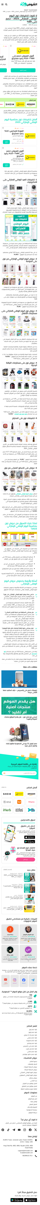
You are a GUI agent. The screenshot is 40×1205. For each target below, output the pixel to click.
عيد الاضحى (33, 1080)
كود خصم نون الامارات (20, 414)
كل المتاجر (3, 787)
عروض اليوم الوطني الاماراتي (24, 493)
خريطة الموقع (33, 1112)
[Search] (6, 4)
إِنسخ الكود (23, 70)
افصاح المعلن (33, 1104)
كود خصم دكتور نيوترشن (30, 1054)
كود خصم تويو (33, 1032)
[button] (31, 104)
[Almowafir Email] (36, 1151)
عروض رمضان (33, 1078)
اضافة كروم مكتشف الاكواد (29, 1089)
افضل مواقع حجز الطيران (30, 1083)
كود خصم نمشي (32, 1051)
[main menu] (2, 4)
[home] (28, 4)
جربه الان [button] (25, 859)
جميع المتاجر (33, 1061)
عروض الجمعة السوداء (30, 1067)
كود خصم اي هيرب (31, 1048)
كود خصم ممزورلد (31, 1040)
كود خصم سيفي (32, 1037)
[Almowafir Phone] (36, 1156)
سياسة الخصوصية (32, 1110)
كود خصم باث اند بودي (30, 1035)
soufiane (25, 25)
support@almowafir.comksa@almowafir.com (25, 1152)
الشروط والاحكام (32, 1107)
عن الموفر (34, 1096)
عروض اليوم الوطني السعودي (28, 1075)
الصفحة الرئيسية (33, 10)
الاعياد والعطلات (32, 1064)
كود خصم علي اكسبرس (30, 1046)
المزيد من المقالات (7, 869)
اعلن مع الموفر (32, 1098)
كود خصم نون (33, 1029)
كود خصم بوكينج (32, 1043)
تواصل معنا (34, 1101)
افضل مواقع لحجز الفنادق (29, 1086)
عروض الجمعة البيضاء (30, 1069)
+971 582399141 (28, 1156)
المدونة (26, 10)
